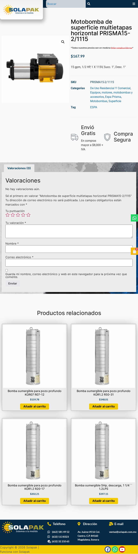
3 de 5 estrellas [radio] (18, 215)
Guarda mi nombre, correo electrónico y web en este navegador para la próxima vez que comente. (66, 275)
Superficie (115, 101)
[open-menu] (134, 3)
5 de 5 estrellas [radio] (28, 215)
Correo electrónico (19, 257)
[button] (63, 42)
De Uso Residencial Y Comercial (110, 88)
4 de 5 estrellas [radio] (23, 215)
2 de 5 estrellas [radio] (13, 215)
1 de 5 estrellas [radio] (7, 215)
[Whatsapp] (134, 218)
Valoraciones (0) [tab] (19, 168)
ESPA (93, 107)
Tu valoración (15, 222)
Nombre (12, 243)
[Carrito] (134, 251)
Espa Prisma (113, 97)
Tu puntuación (15, 210)
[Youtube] (122, 549)
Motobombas (98, 101)
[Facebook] (108, 549)
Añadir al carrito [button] (34, 406)
